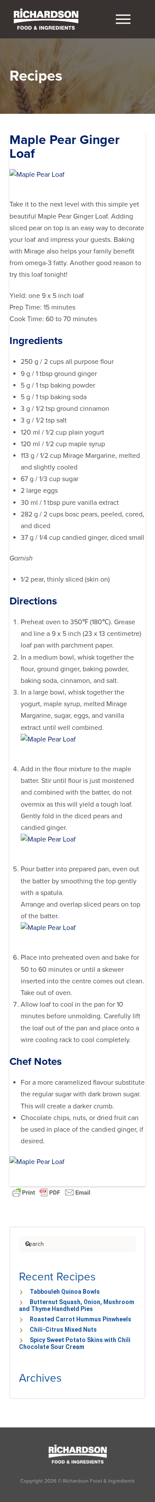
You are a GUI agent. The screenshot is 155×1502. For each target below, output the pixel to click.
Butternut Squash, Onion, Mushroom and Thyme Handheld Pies (76, 1305)
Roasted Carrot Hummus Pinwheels (80, 1319)
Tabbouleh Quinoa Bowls (65, 1291)
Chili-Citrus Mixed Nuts (63, 1329)
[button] (123, 19)
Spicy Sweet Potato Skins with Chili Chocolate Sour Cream (74, 1343)
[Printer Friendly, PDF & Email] (51, 1192)
